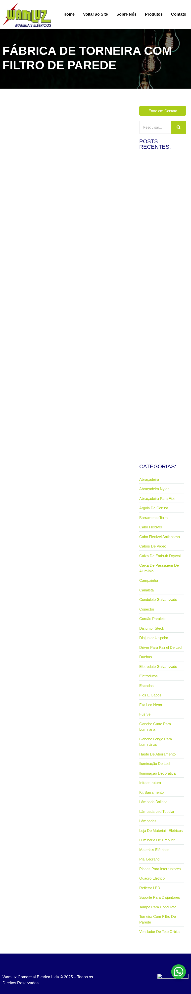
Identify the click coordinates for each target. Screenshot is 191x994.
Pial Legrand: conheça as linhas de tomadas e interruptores (158, 197)
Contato (178, 14)
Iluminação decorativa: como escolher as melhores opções (162, 376)
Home (69, 14)
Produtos (154, 14)
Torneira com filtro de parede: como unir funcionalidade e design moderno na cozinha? (60, 240)
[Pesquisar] (178, 127)
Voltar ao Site (95, 14)
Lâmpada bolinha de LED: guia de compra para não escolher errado (159, 434)
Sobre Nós (126, 14)
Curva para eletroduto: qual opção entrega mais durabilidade (160, 318)
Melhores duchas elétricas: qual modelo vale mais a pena (160, 257)
